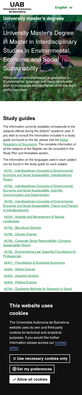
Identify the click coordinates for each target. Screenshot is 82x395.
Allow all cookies (32, 379)
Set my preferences (34, 369)
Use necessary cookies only (42, 358)
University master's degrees (33, 18)
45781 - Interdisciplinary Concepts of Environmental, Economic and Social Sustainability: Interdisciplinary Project (38, 174)
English (67, 7)
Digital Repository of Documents (35, 142)
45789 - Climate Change (20, 234)
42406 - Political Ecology (20, 282)
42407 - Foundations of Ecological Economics (34, 262)
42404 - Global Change (19, 269)
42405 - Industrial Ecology (21, 275)
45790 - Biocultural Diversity (22, 227)
